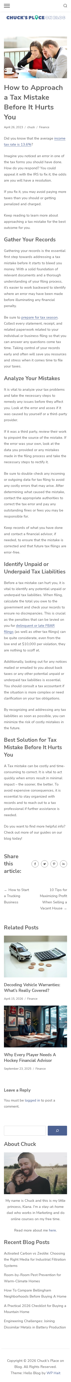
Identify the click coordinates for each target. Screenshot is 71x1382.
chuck (31, 127)
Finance (44, 127)
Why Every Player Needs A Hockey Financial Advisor (30, 1057)
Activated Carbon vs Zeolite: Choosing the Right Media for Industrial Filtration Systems (35, 1259)
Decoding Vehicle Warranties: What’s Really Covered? (32, 987)
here (52, 1230)
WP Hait (53, 1373)
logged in (32, 1100)
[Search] (57, 1131)
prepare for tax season (39, 317)
